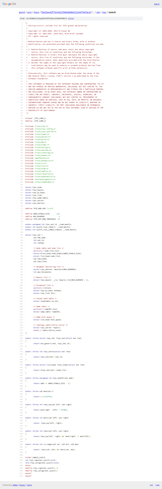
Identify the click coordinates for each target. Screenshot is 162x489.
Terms (29, 485)
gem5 (22, 12)
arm (29, 12)
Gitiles (15, 485)
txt (151, 485)
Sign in (156, 4)
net (98, 12)
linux (36, 12)
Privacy (22, 485)
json (157, 485)
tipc (104, 12)
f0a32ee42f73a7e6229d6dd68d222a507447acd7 (66, 12)
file (71, 18)
